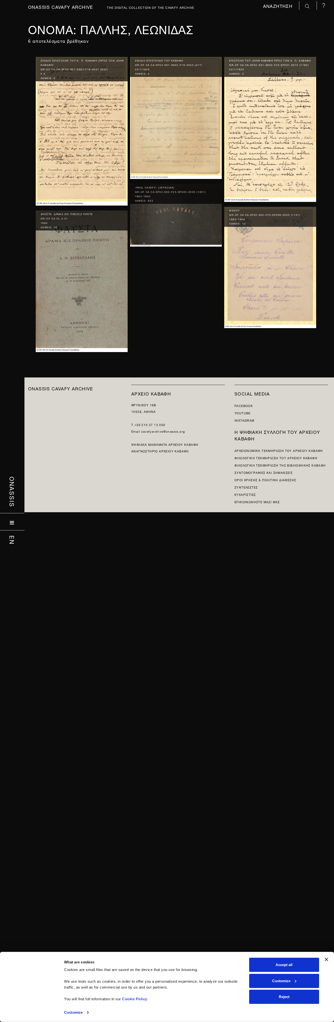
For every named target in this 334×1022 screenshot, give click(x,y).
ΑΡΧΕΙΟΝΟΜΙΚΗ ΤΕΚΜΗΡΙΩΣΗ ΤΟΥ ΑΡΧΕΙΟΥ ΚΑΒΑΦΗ (278, 450)
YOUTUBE (242, 413)
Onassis (12, 492)
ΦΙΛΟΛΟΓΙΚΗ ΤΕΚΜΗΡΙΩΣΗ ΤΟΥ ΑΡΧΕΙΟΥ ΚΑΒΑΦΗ (275, 457)
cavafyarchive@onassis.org (163, 431)
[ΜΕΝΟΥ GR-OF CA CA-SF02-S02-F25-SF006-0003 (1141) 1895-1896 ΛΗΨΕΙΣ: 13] (270, 266)
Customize (73, 1012)
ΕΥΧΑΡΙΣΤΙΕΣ (245, 494)
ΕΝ (12, 540)
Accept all (284, 965)
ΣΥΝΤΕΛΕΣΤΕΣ (246, 487)
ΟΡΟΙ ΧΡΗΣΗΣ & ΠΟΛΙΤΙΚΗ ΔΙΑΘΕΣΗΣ (265, 479)
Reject (284, 997)
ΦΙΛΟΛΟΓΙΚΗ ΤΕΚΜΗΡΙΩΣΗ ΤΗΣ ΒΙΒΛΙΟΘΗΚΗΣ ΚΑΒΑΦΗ (280, 465)
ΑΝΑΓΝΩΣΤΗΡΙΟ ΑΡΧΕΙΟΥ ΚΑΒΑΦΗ (160, 451)
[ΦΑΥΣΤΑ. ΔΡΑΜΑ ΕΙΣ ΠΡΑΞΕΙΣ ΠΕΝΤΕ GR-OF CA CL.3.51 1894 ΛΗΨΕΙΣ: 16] (82, 280)
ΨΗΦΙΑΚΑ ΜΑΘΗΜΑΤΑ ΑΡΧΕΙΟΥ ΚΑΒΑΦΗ (164, 444)
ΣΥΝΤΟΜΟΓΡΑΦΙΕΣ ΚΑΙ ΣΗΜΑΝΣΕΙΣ (263, 472)
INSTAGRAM (244, 420)
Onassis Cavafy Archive (60, 6)
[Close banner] (326, 959)
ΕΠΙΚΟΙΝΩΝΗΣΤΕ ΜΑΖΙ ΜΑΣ (257, 501)
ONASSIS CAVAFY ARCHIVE (60, 388)
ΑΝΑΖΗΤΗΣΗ (278, 5)
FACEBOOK (243, 405)
